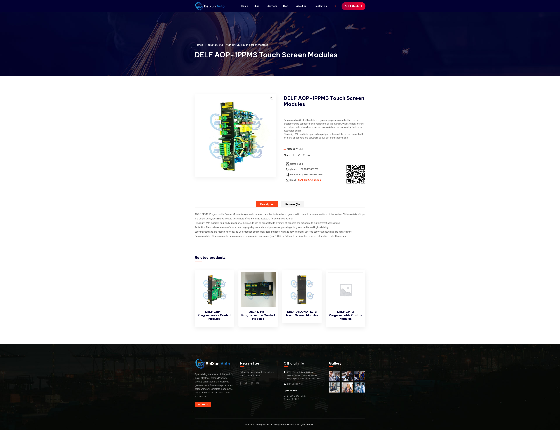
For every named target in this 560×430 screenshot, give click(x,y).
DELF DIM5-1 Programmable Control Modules (258, 315)
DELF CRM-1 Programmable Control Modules (214, 315)
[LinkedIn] (309, 155)
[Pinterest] (304, 155)
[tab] (267, 204)
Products (210, 44)
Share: (287, 155)
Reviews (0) (292, 204)
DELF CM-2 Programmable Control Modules (345, 315)
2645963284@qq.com (310, 180)
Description (267, 204)
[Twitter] (299, 155)
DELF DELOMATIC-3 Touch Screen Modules (302, 313)
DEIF (301, 149)
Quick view (227, 285)
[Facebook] (294, 155)
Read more (227, 278)
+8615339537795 (295, 384)
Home (198, 44)
